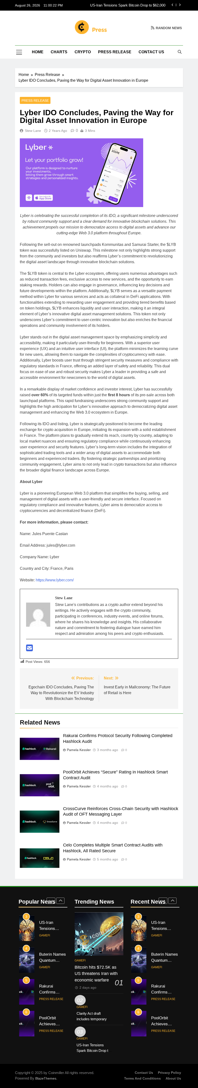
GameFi (44, 935)
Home (37, 52)
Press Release (114, 52)
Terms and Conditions (142, 1078)
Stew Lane (33, 131)
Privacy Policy (169, 1073)
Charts (59, 52)
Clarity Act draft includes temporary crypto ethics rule (92, 1019)
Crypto (83, 52)
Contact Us (151, 52)
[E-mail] (29, 649)
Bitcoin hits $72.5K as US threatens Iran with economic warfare (96, 973)
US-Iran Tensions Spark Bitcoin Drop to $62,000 (127, 5)
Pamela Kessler (79, 750)
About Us (173, 1078)
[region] (63, 1053)
